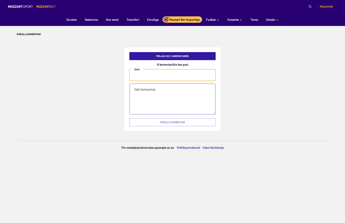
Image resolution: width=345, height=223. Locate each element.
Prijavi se (326, 6)
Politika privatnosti (188, 147)
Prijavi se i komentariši (172, 56)
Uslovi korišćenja (213, 147)
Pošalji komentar (172, 122)
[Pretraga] (310, 7)
